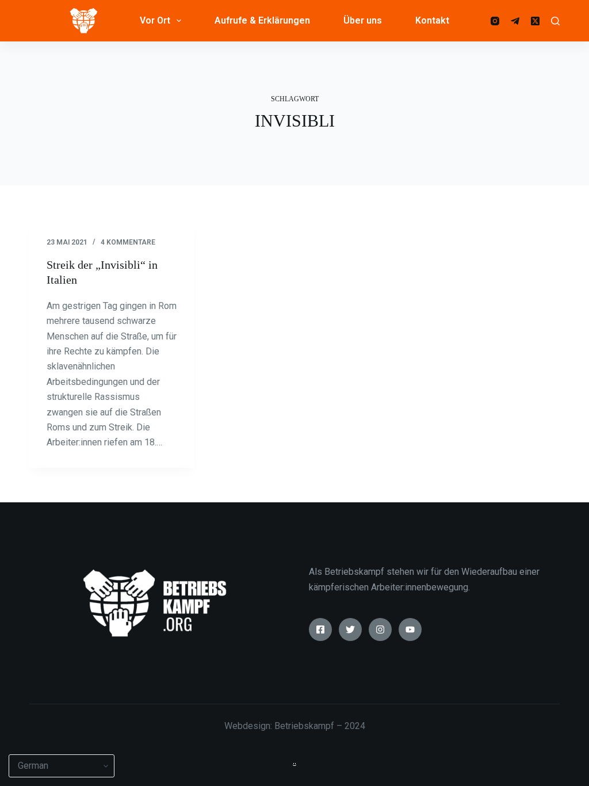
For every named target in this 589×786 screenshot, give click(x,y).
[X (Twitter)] (535, 21)
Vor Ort (155, 20)
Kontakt (432, 20)
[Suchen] (555, 21)
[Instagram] (495, 21)
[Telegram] (515, 21)
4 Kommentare (128, 242)
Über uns (362, 20)
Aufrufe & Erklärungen (262, 20)
